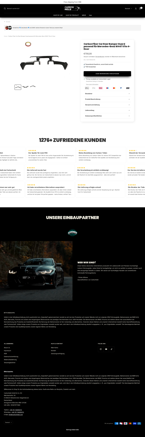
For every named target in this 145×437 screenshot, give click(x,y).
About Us (7, 347)
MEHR (84, 15)
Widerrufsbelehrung (10, 359)
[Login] (136, 8)
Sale (90, 15)
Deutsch (127, 8)
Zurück (8, 21)
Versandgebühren (9, 362)
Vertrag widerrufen (72, 429)
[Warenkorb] (140, 8)
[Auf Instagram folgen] (100, 349)
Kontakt (53, 350)
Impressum (7, 350)
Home (5, 36)
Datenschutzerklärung (11, 356)
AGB (5, 353)
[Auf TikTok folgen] (111, 349)
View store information (92, 84)
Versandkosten (100, 56)
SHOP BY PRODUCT (72, 15)
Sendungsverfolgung (58, 353)
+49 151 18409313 (15, 410)
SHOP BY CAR (58, 15)
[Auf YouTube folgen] (106, 349)
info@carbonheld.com (16, 414)
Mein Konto (54, 347)
